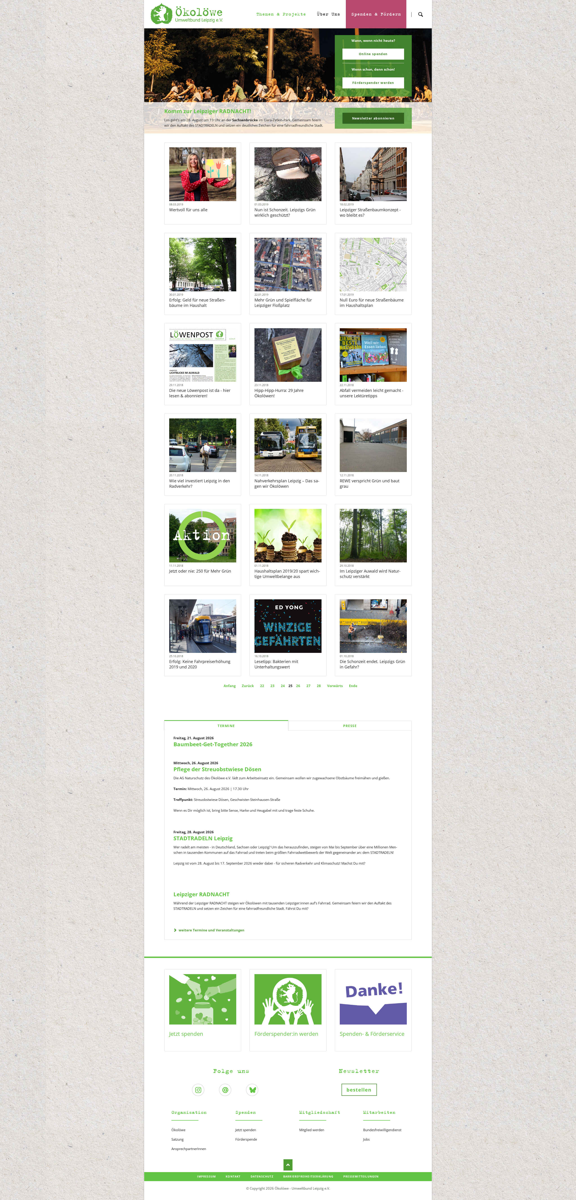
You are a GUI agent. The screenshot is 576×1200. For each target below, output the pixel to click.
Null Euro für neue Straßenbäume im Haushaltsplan (372, 302)
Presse (350, 726)
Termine (226, 726)
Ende (353, 685)
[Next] (421, 81)
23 (272, 685)
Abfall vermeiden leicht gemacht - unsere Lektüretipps (371, 393)
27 (308, 685)
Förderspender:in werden (286, 1033)
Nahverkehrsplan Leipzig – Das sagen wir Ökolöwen (286, 483)
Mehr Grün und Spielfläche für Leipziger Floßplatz (283, 302)
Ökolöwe (178, 1130)
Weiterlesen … (208, 185)
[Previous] (154, 81)
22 (262, 685)
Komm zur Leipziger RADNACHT (286, 130)
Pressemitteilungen (361, 1176)
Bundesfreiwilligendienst (382, 1130)
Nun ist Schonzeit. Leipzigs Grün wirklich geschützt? (284, 212)
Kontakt (233, 1176)
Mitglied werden (311, 1130)
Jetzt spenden (186, 1033)
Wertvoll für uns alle (188, 209)
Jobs (366, 1139)
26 (298, 685)
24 (283, 685)
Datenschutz (262, 1176)
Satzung (177, 1139)
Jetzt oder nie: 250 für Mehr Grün (200, 571)
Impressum (206, 1176)
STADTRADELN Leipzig (203, 838)
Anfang (230, 685)
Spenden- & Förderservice (372, 1033)
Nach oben (288, 1165)
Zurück (248, 685)
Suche (420, 10)
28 (319, 685)
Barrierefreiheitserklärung (308, 1176)
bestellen (359, 1090)
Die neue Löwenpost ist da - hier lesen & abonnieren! (199, 393)
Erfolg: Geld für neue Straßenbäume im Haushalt (197, 302)
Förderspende (246, 1139)
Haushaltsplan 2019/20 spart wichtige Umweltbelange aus (287, 573)
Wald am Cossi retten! (290, 130)
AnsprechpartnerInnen (188, 1148)
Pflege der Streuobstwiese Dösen (217, 769)
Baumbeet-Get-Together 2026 (212, 744)
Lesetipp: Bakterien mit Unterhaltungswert (276, 664)
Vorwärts (335, 685)
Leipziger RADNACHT (201, 894)
